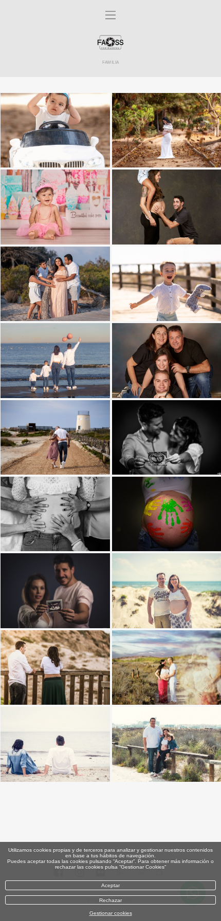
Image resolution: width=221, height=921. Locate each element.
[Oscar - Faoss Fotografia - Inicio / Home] (110, 43)
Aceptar (110, 885)
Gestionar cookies (110, 913)
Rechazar (110, 900)
